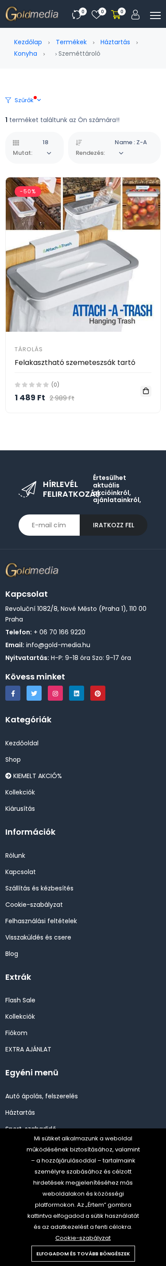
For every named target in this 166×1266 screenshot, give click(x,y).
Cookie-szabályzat (83, 1238)
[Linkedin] (76, 693)
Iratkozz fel (113, 525)
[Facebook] (12, 693)
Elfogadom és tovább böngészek (83, 1253)
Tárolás (29, 349)
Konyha (25, 53)
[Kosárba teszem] (145, 391)
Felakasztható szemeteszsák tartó (75, 362)
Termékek (71, 42)
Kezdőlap (28, 42)
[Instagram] (55, 693)
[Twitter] (34, 693)
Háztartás (115, 42)
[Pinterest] (97, 693)
